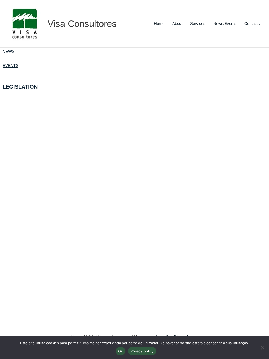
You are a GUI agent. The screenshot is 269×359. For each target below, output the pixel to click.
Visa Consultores (82, 23)
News (8, 51)
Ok (120, 351)
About (177, 23)
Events (10, 65)
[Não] (262, 347)
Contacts (252, 23)
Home (159, 23)
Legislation (20, 87)
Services (197, 23)
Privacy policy (142, 351)
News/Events (224, 23)
